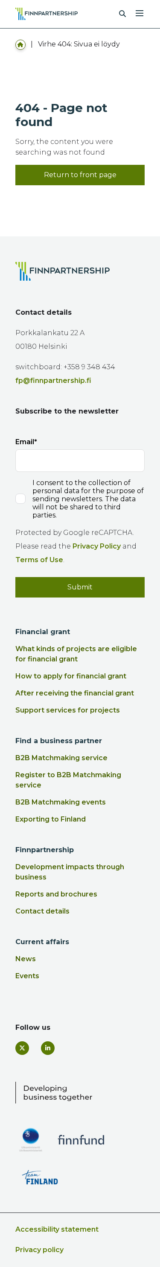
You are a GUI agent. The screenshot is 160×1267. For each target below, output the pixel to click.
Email (24, 442)
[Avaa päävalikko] (139, 12)
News (25, 959)
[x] (22, 1048)
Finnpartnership (44, 850)
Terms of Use (39, 560)
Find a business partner (58, 741)
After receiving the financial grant (74, 693)
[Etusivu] (20, 44)
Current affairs (42, 942)
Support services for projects (67, 710)
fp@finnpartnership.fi (53, 380)
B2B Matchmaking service (61, 758)
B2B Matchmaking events (60, 802)
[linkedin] (48, 1048)
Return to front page (80, 175)
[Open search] (122, 14)
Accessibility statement (57, 1229)
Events (27, 976)
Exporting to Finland (50, 819)
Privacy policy (39, 1250)
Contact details (42, 911)
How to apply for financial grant (70, 676)
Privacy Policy (97, 546)
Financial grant (42, 632)
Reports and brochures (56, 894)
